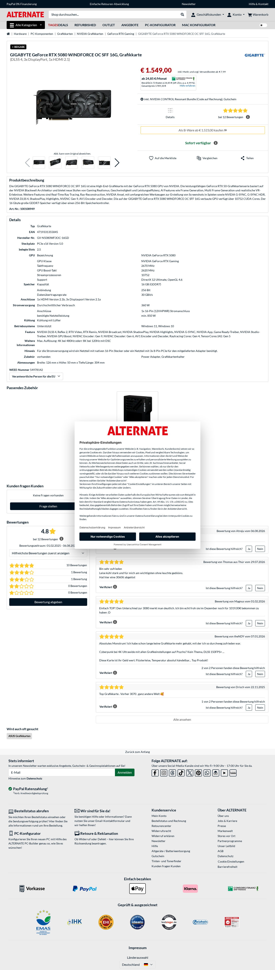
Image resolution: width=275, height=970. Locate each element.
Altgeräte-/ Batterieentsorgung (171, 851)
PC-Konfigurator (160, 25)
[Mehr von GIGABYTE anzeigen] (255, 57)
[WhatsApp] (207, 772)
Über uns (223, 815)
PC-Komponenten (42, 33)
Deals (58, 25)
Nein (260, 548)
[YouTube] (224, 772)
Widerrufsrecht (161, 831)
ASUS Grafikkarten (19, 736)
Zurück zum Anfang (137, 752)
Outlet (108, 25)
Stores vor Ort (226, 836)
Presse (222, 826)
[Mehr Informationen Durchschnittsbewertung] (247, 117)
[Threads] (172, 772)
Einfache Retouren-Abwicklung (109, 4)
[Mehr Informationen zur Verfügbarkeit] (215, 143)
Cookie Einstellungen (231, 861)
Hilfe (252, 4)
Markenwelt (225, 831)
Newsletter (189, 4)
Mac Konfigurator (198, 25)
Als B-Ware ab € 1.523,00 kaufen (201, 130)
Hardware (20, 33)
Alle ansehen (182, 719)
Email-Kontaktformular (110, 821)
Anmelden (125, 772)
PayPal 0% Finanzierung (22, 4)
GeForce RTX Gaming (120, 33)
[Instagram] (163, 772)
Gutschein (158, 856)
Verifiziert (105, 587)
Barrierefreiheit (227, 866)
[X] (189, 772)
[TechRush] (215, 772)
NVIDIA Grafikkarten (90, 33)
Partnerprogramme (230, 841)
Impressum (138, 947)
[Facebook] (155, 772)
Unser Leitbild (226, 846)
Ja (249, 548)
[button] (27, 163)
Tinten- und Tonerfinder (166, 861)
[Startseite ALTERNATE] (25, 14)
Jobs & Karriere (227, 821)
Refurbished (85, 25)
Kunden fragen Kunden (166, 866)
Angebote (130, 25)
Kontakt (263, 4)
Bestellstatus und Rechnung (169, 821)
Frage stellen (48, 506)
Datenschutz (34, 778)
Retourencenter (161, 826)
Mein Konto (159, 815)
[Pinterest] (198, 772)
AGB (220, 851)
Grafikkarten (65, 33)
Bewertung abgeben (48, 602)
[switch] (263, 25)
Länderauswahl (137, 957)
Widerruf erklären (163, 836)
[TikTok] (181, 772)
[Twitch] (233, 772)
